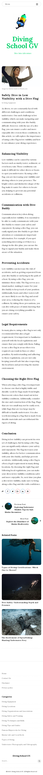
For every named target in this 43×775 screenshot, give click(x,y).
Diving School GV (22, 42)
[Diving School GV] (21, 21)
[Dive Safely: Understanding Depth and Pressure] (21, 587)
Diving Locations (8, 706)
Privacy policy (7, 688)
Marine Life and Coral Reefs (13, 735)
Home (4, 673)
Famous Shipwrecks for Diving (14, 730)
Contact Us (6, 678)
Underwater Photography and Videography (19, 744)
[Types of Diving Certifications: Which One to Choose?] (21, 552)
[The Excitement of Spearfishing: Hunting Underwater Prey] (21, 622)
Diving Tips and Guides (11, 725)
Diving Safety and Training (12, 716)
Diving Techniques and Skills (13, 721)
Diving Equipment (9, 103)
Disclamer (6, 683)
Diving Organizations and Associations (17, 711)
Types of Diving (8, 740)
